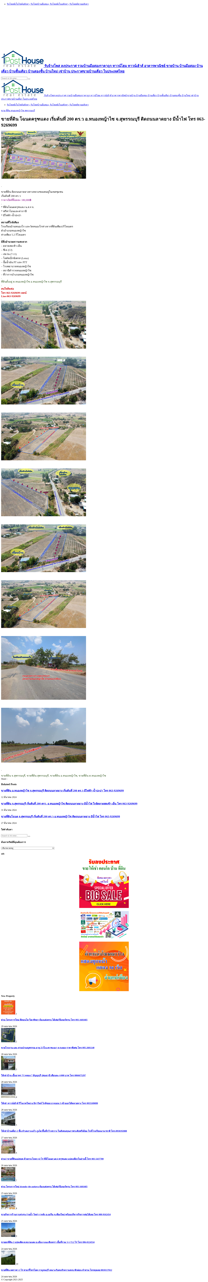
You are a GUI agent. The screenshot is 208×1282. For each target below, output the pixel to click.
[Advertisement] (104, 28)
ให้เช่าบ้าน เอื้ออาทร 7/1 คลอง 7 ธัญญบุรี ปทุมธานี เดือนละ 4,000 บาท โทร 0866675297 (43, 1075)
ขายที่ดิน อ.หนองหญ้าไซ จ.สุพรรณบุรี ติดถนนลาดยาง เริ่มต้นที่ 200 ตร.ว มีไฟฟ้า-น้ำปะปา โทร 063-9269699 (62, 790)
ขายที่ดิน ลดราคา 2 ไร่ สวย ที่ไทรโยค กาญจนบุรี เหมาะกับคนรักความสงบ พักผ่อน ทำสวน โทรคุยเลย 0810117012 (56, 1270)
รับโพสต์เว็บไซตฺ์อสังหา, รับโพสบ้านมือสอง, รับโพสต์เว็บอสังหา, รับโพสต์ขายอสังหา (48, 4)
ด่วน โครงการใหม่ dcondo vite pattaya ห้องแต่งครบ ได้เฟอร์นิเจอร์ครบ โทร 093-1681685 (44, 1186)
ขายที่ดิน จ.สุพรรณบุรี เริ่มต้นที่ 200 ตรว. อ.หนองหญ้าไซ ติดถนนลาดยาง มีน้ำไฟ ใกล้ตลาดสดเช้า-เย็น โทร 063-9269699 (69, 803)
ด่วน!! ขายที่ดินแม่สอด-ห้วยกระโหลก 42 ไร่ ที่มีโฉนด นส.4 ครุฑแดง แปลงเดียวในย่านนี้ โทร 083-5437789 (52, 1159)
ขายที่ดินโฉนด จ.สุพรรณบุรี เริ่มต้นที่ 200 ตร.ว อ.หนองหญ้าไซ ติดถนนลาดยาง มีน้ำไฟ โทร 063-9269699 (60, 816)
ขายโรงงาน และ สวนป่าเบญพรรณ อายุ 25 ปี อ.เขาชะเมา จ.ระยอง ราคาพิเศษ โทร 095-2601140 (47, 1047)
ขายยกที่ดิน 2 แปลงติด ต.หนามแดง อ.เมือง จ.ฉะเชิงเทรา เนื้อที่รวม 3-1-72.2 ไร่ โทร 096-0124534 (48, 1242)
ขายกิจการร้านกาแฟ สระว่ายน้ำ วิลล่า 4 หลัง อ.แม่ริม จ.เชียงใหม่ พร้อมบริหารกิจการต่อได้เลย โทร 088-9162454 (56, 1214)
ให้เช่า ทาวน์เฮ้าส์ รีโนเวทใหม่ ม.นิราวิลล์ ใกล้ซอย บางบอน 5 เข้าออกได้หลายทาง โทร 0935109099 (49, 1103)
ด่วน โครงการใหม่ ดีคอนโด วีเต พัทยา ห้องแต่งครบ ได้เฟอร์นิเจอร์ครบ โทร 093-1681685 (44, 1020)
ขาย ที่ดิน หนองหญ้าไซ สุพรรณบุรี (18, 110)
